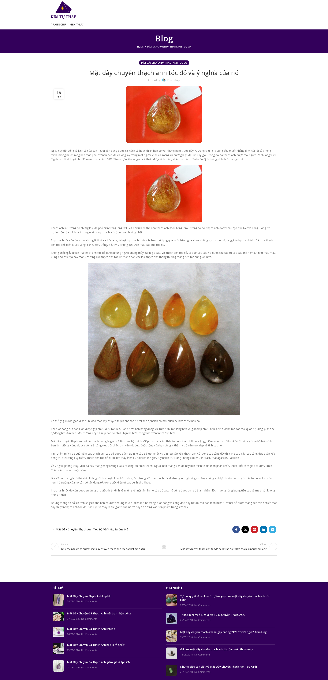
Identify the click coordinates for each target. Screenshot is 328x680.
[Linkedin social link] (263, 529)
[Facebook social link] (236, 529)
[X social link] (245, 529)
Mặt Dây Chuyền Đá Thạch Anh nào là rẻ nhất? (96, 645)
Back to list (164, 546)
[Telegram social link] (272, 529)
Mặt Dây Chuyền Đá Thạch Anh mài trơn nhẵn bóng (99, 613)
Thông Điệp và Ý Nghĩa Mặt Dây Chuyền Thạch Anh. (212, 615)
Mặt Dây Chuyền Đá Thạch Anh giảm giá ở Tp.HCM (98, 662)
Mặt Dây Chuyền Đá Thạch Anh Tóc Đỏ (169, 46)
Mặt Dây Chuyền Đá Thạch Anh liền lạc (91, 629)
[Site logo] (63, 9)
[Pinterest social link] (254, 529)
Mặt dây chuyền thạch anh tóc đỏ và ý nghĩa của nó (92, 529)
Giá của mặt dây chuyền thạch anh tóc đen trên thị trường (216, 649)
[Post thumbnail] (58, 600)
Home (140, 46)
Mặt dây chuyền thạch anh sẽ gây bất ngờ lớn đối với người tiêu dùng (223, 632)
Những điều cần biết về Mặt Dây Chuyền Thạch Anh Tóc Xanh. (218, 666)
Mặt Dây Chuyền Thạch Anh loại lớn (89, 596)
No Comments (89, 601)
